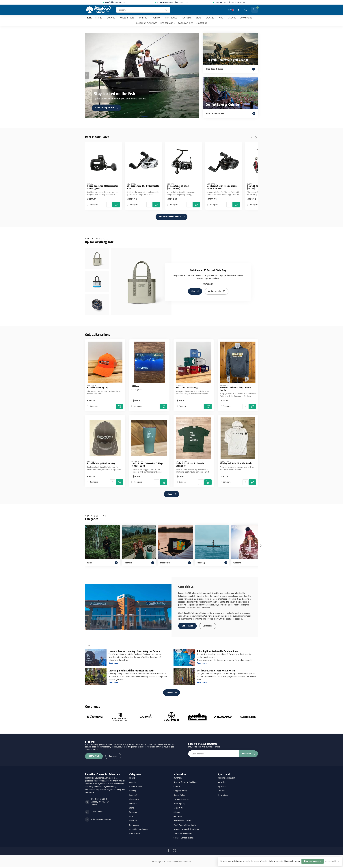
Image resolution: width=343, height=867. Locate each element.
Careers (177, 786)
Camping (111, 18)
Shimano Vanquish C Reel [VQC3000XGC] (178, 187)
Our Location (187, 626)
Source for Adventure (183, 833)
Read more (113, 663)
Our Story (178, 778)
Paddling (156, 18)
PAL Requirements (181, 799)
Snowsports (246, 18)
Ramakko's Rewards (182, 821)
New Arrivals (166, 23)
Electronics (171, 18)
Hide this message (312, 861)
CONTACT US (94, 756)
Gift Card (135, 386)
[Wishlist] (246, 10)
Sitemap (177, 812)
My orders (222, 782)
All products (223, 795)
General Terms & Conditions (185, 782)
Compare (94, 205)
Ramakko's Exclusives (146, 23)
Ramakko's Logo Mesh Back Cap (101, 463)
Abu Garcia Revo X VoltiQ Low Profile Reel (143, 187)
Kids (221, 18)
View (193, 291)
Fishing (98, 18)
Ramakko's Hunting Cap (97, 387)
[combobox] (143, 10)
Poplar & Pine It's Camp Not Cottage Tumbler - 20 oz (147, 464)
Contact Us (207, 626)
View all (170, 692)
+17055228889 (96, 812)
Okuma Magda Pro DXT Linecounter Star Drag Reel (102, 187)
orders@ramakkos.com (101, 819)
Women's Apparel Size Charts (186, 829)
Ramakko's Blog (185, 23)
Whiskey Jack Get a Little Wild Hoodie (236, 463)
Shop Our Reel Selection (170, 217)
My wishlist (222, 786)
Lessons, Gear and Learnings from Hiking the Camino (134, 651)
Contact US (201, 23)
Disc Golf (232, 18)
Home (89, 18)
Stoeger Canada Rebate (184, 838)
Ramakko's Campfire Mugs (187, 387)
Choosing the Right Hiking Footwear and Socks (131, 670)
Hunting (143, 18)
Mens (198, 18)
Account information (226, 778)
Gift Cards (178, 816)
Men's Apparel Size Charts (185, 825)
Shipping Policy (180, 791)
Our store (113, 756)
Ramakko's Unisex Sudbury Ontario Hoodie (235, 388)
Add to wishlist (214, 291)
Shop (169, 494)
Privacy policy (179, 803)
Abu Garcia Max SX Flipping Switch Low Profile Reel (222, 187)
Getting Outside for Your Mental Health (216, 670)
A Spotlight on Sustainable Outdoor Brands (218, 651)
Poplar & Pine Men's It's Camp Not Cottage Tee (190, 464)
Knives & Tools (127, 18)
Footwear (186, 18)
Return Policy (179, 795)
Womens (210, 18)
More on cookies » (332, 861)
